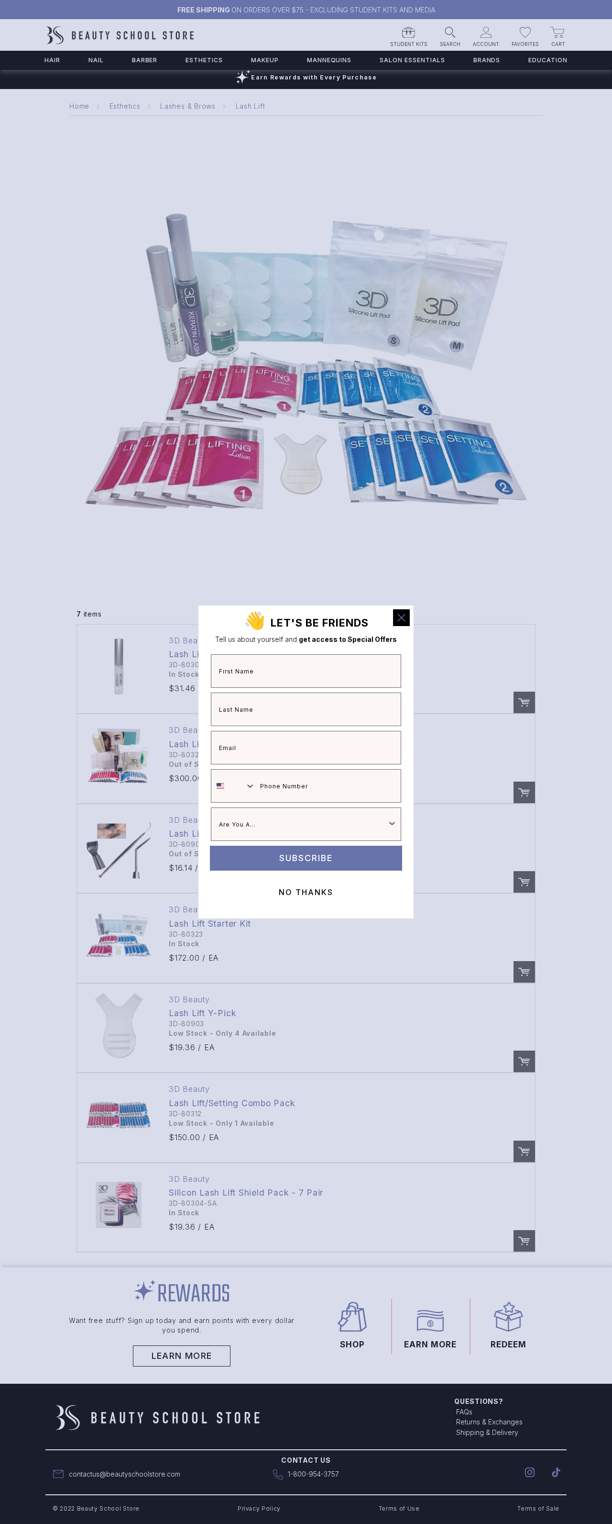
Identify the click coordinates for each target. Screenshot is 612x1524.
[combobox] (233, 786)
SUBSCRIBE (306, 858)
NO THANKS (306, 892)
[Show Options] (392, 824)
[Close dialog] (401, 617)
